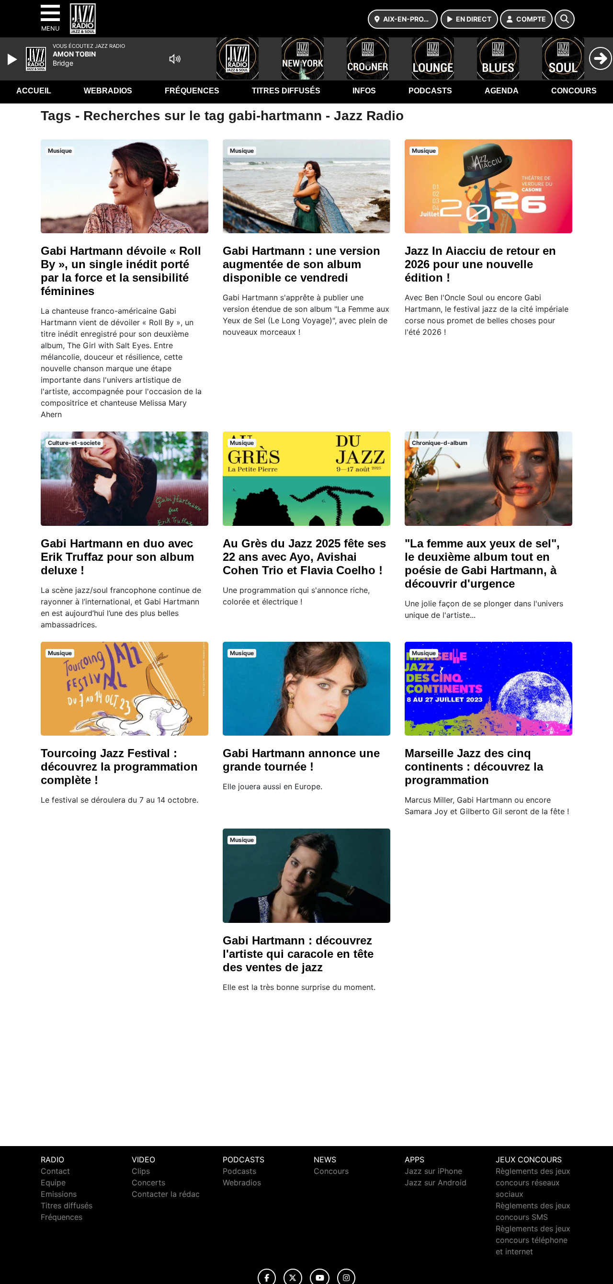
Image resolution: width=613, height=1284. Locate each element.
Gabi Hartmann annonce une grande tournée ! (301, 760)
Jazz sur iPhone (433, 1171)
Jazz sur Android (435, 1182)
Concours (574, 91)
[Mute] (175, 59)
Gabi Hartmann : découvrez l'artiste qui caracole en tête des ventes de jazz (298, 954)
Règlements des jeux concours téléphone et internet (533, 1240)
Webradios (108, 91)
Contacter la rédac (166, 1194)
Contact (55, 1171)
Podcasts (430, 91)
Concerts (148, 1182)
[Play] (13, 59)
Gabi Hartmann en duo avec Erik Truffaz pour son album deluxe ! (117, 557)
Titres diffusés (286, 91)
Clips (141, 1171)
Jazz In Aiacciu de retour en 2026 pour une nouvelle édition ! (480, 264)
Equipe (53, 1182)
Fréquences (192, 91)
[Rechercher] (565, 19)
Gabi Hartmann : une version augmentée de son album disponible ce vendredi (301, 264)
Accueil (33, 91)
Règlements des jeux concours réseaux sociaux (533, 1182)
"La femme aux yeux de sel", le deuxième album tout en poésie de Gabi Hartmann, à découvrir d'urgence (482, 563)
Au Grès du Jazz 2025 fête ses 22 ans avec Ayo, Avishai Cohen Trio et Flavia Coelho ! (304, 557)
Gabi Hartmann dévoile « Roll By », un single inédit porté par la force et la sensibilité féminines (121, 270)
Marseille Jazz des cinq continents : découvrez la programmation (474, 766)
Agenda (502, 91)
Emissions (59, 1194)
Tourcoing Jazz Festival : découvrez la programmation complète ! (119, 766)
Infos (364, 91)
